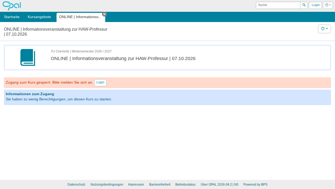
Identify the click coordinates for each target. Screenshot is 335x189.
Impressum (136, 184)
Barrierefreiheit (159, 184)
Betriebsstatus (185, 184)
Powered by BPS (255, 184)
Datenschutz (76, 184)
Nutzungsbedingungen (107, 184)
